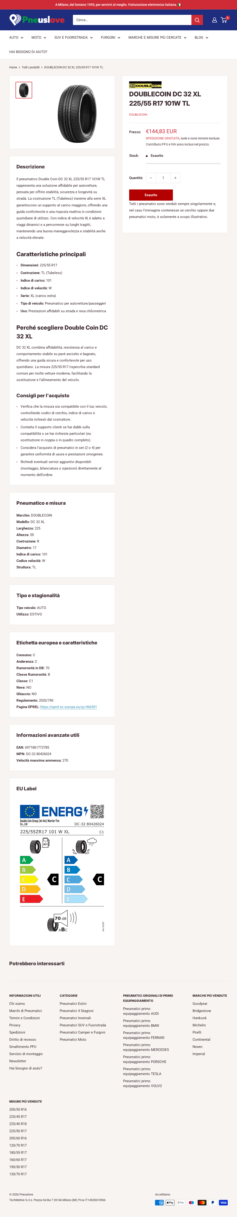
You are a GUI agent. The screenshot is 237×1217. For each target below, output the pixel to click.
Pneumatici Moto (73, 1039)
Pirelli (197, 1032)
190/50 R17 (18, 1167)
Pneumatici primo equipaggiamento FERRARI (143, 1035)
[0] (224, 20)
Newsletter (17, 1061)
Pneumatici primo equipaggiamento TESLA (142, 1071)
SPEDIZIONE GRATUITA (162, 138)
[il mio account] (214, 19)
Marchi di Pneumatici (25, 1011)
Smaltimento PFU (22, 1047)
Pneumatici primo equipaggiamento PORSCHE (144, 1059)
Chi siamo (17, 1004)
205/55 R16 (18, 1109)
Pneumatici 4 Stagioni (77, 1011)
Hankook (200, 1018)
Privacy (14, 1025)
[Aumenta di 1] (175, 178)
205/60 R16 (18, 1138)
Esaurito (151, 195)
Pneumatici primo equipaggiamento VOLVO (142, 1083)
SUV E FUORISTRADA (71, 37)
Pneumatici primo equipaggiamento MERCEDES (146, 1047)
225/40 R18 (18, 1124)
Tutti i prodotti (31, 67)
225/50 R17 (18, 1131)
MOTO (36, 37)
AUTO (13, 37)
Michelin (199, 1025)
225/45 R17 (18, 1117)
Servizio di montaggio (26, 1054)
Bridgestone (202, 1011)
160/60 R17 (18, 1160)
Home (13, 67)
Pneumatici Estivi (73, 1004)
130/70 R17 (18, 1174)
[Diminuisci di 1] (151, 178)
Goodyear (200, 1004)
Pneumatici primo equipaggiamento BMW (141, 1023)
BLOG (199, 37)
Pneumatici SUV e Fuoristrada (83, 1025)
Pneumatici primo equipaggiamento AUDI (141, 1011)
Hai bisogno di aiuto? (25, 1068)
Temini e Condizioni (24, 1018)
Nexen (197, 1047)
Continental (201, 1039)
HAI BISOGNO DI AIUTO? (28, 52)
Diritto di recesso (22, 1039)
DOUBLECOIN (138, 114)
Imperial (199, 1054)
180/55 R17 (18, 1153)
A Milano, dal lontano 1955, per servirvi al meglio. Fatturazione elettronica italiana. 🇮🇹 (118, 4)
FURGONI (108, 37)
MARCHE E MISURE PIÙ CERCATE (154, 37)
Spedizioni (17, 1032)
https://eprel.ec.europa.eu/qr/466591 (68, 707)
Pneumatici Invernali (75, 1018)
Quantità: (136, 178)
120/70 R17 (18, 1145)
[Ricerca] (197, 20)
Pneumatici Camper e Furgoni (82, 1032)
